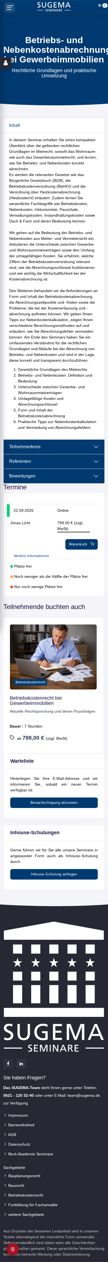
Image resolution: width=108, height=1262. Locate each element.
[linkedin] (21, 1064)
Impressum (17, 1115)
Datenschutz (18, 1144)
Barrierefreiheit (20, 1125)
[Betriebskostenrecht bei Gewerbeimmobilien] (53, 657)
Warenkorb (78, 544)
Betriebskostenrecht (25, 1195)
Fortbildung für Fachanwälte (32, 1205)
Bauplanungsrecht (23, 1176)
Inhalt (14, 125)
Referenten (20, 461)
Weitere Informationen (31, 556)
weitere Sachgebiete (25, 1214)
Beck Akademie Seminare (30, 1154)
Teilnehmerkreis (24, 446)
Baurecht (15, 1185)
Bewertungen (22, 476)
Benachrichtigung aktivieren (54, 803)
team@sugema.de (84, 1095)
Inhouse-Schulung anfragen (54, 874)
